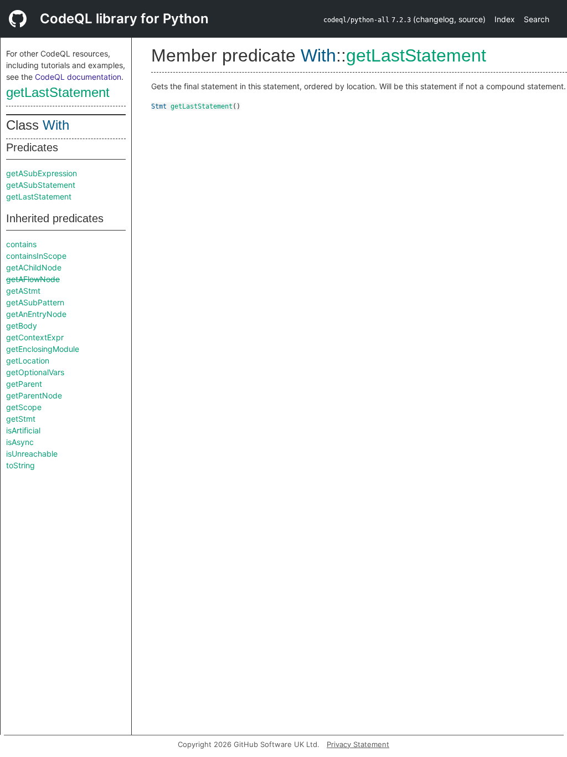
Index (504, 19)
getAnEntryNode (36, 314)
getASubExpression (41, 173)
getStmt (20, 418)
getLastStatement (58, 92)
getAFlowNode (33, 279)
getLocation (27, 360)
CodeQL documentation (78, 76)
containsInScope (36, 255)
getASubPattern (35, 302)
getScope (24, 407)
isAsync (20, 442)
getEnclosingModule (42, 349)
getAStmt (23, 290)
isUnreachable (32, 453)
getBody (21, 325)
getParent (24, 383)
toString (20, 465)
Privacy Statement (358, 744)
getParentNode (34, 395)
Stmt (159, 106)
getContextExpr (35, 337)
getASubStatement (40, 185)
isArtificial (23, 430)
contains (21, 244)
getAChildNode (33, 267)
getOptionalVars (35, 372)
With (56, 124)
